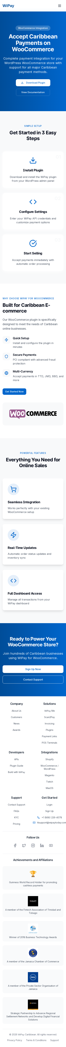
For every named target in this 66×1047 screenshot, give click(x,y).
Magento (49, 775)
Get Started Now (14, 391)
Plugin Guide (16, 765)
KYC (16, 817)
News (17, 723)
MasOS (49, 788)
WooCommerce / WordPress (49, 767)
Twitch (49, 781)
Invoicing (49, 723)
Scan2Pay (49, 717)
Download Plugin (35, 82)
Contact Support (33, 679)
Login (49, 804)
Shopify (49, 759)
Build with (16, 772)
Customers (16, 717)
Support (54, 1040)
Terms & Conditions (36, 1040)
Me (49, 710)
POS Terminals (49, 742)
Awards (16, 730)
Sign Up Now (33, 669)
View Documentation (33, 92)
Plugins (49, 730)
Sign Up (49, 811)
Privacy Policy (14, 1040)
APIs (16, 759)
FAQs (16, 811)
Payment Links (49, 736)
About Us (16, 710)
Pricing (16, 823)
